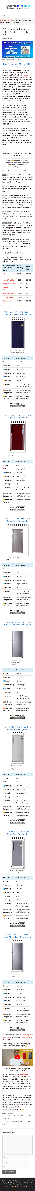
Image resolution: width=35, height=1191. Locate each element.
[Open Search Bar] (32, 15)
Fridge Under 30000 (26, 1037)
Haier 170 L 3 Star (9, 280)
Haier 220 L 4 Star (9, 293)
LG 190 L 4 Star (8, 297)
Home (2, 20)
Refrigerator (9, 20)
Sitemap (12, 1185)
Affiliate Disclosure (20, 1185)
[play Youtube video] (17, 1057)
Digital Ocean (26, 1186)
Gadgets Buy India (16, 1183)
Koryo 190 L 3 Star (9, 284)
